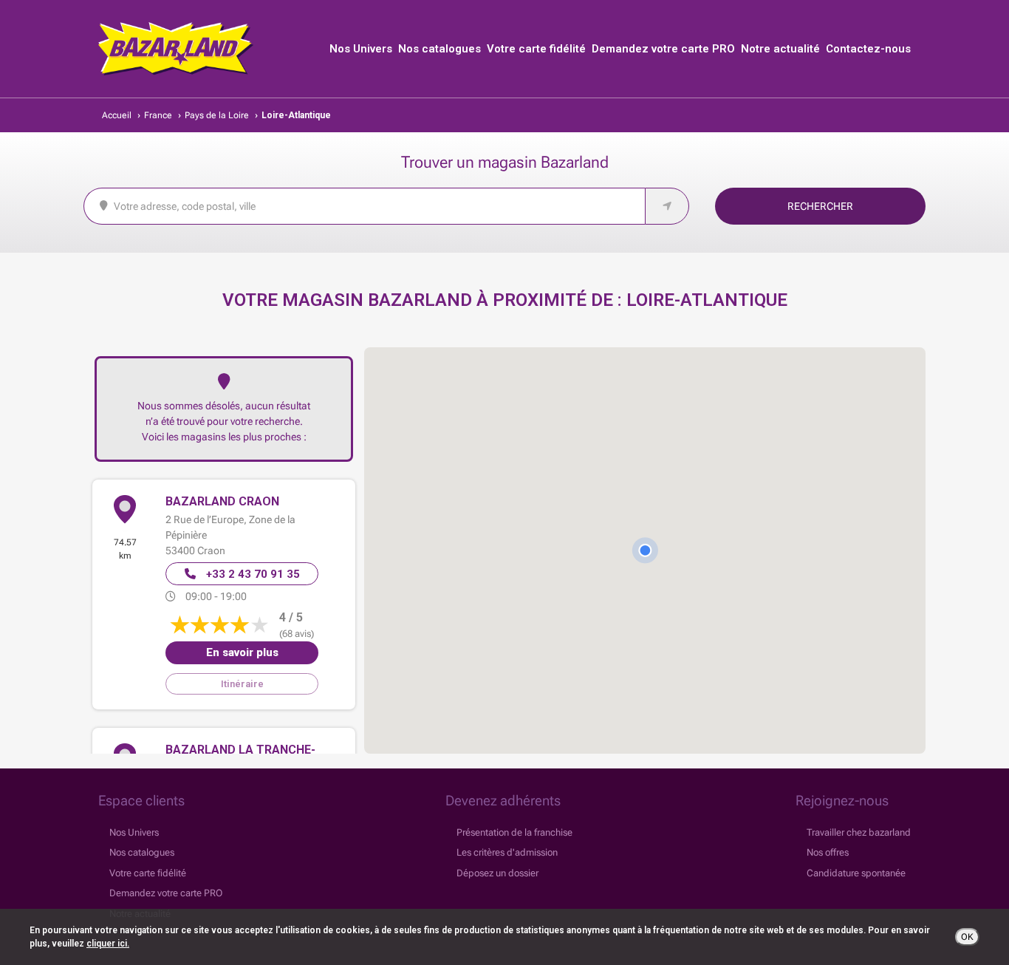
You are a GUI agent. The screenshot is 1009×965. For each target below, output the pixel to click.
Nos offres (828, 852)
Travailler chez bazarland (859, 832)
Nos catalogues (439, 48)
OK (967, 937)
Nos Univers (360, 48)
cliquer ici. (107, 943)
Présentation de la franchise (514, 832)
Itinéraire (242, 683)
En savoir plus (242, 652)
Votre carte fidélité (536, 48)
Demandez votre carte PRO (663, 48)
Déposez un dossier (497, 873)
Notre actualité (780, 48)
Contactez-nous (868, 48)
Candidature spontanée (856, 873)
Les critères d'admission (507, 852)
